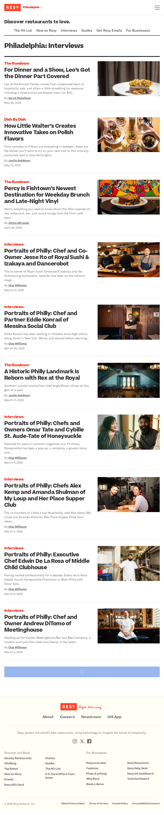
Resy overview (96, 763)
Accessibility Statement (146, 803)
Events (9, 779)
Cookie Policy (120, 803)
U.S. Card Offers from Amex (60, 776)
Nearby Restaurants (18, 758)
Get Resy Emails (109, 30)
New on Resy (46, 30)
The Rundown (16, 63)
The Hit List (23, 30)
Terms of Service (98, 803)
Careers (67, 717)
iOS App (114, 717)
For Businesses (138, 30)
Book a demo (95, 784)
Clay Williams (17, 285)
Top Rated (11, 769)
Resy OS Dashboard (140, 774)
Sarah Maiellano (19, 98)
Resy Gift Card (14, 785)
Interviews (69, 30)
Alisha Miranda (18, 223)
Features (92, 768)
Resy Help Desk (137, 768)
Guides (86, 30)
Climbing (10, 763)
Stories (50, 758)
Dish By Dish (15, 119)
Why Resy (92, 779)
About (48, 717)
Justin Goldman (19, 161)
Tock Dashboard (138, 779)
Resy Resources (138, 763)
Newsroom (91, 717)
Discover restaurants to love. (37, 22)
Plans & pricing (96, 774)
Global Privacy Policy (73, 803)
